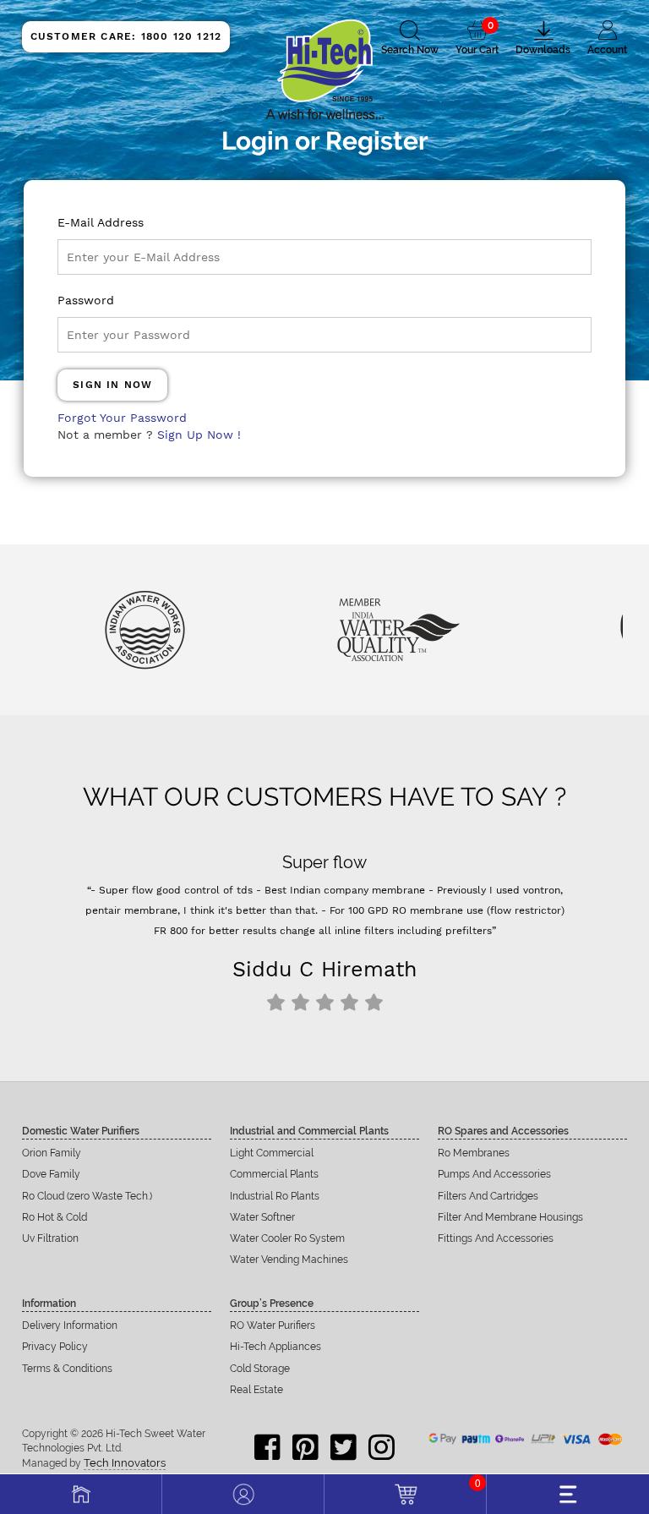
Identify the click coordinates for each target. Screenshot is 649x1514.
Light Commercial (272, 1153)
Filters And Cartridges (488, 1196)
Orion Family (51, 1153)
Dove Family (51, 1174)
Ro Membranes (474, 1153)
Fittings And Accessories (496, 1238)
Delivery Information (69, 1325)
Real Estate (256, 1390)
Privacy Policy (55, 1347)
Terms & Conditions (67, 1369)
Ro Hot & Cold (54, 1217)
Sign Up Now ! (199, 434)
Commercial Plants (274, 1174)
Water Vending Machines (289, 1259)
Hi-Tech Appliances (275, 1347)
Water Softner (262, 1217)
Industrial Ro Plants (274, 1196)
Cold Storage (260, 1369)
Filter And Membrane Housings (510, 1217)
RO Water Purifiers (272, 1325)
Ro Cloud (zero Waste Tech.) (87, 1196)
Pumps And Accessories (494, 1174)
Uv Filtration (50, 1238)
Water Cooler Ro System (287, 1238)
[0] (405, 1492)
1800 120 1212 (126, 36)
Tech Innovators (125, 1463)
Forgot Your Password (122, 417)
